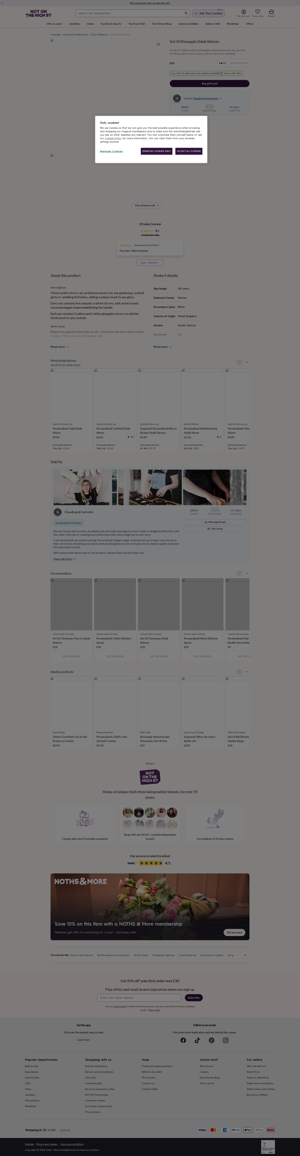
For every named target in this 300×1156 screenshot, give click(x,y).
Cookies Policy (113, 138)
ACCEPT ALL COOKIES (189, 151)
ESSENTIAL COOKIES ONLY (157, 151)
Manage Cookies (111, 151)
